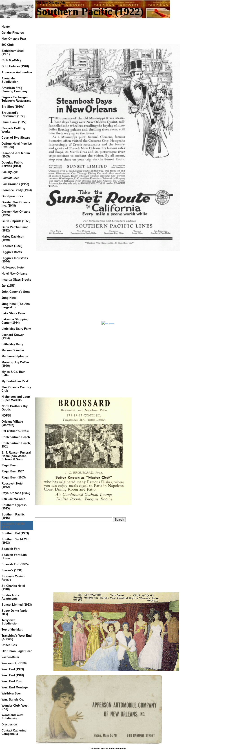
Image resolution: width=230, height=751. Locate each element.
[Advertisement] (72, 286)
